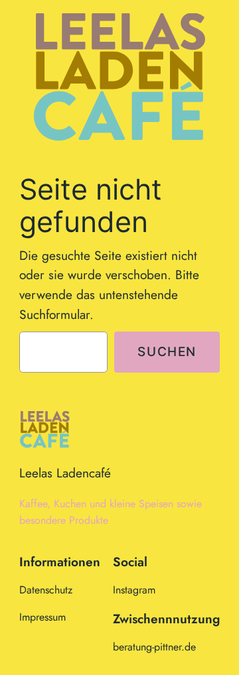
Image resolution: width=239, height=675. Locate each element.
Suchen (167, 351)
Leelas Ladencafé (65, 472)
